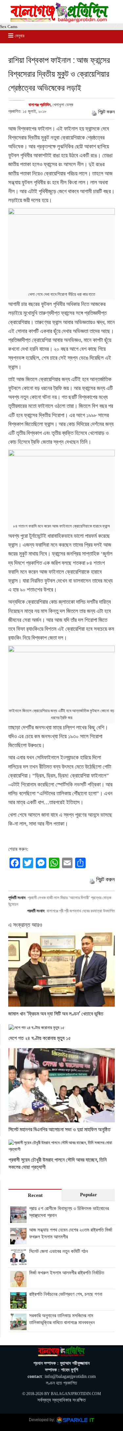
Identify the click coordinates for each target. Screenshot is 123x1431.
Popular (88, 1194)
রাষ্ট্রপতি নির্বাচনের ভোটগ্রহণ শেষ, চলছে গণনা (65, 1294)
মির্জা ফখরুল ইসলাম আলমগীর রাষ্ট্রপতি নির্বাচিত (66, 1272)
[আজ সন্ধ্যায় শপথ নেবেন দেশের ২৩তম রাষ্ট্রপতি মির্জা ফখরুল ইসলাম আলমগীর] (18, 1240)
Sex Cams (8, 26)
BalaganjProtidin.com (76, 1393)
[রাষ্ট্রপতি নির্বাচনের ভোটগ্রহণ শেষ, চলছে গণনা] (18, 1305)
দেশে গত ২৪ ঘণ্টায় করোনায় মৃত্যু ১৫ (40, 1037)
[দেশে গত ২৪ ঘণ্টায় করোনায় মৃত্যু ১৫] (62, 1027)
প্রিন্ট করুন (106, 111)
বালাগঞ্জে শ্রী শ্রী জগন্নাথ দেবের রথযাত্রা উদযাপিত (81, 910)
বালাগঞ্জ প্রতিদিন (40, 104)
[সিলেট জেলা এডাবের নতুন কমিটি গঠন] (18, 1262)
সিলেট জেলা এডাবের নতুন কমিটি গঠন (58, 1251)
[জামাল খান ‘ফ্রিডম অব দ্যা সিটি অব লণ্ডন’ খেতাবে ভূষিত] (61, 969)
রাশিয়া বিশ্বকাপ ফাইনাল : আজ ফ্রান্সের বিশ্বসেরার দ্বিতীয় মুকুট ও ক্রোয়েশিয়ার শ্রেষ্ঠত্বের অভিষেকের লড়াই (59, 73)
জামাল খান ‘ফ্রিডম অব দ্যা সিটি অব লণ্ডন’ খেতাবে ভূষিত (55, 1013)
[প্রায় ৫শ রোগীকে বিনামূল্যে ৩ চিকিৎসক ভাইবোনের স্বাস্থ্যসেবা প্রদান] (18, 1219)
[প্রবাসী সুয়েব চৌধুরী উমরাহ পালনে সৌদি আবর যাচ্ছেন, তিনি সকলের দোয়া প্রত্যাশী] (62, 1146)
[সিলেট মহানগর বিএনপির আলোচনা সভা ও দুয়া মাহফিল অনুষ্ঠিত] (62, 1085)
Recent (35, 1195)
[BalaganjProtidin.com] (60, 20)
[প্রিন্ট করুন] (94, 111)
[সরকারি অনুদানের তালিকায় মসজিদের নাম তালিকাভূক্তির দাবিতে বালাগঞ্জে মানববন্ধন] (18, 1326)
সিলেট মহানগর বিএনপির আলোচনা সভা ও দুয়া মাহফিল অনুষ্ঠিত (60, 1129)
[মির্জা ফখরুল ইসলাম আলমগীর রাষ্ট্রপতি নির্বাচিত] (18, 1283)
